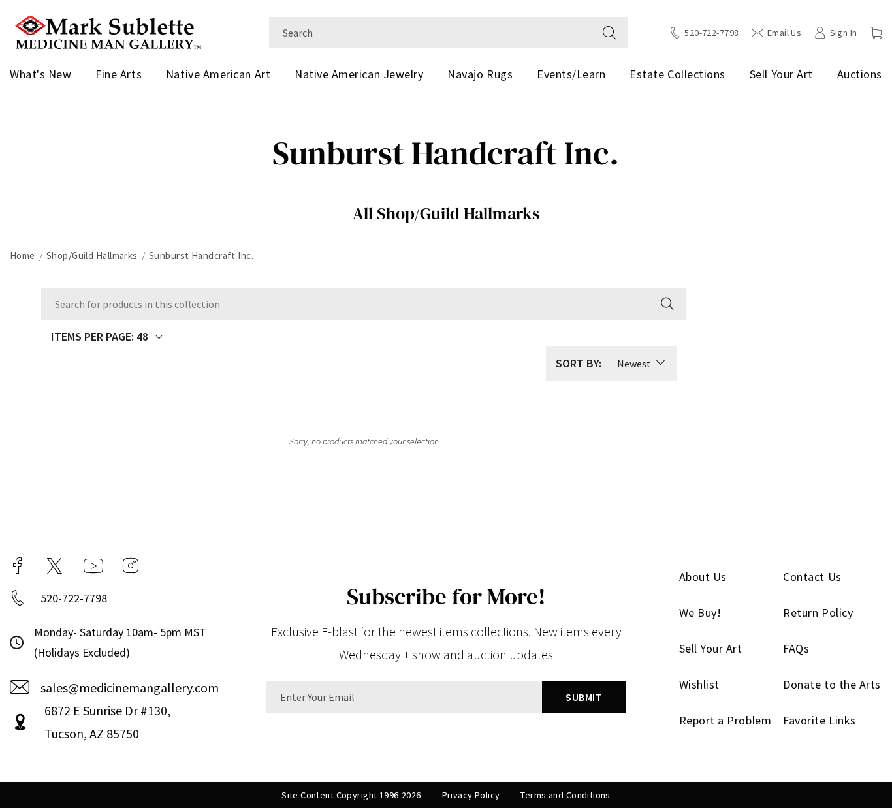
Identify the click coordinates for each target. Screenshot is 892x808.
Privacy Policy (471, 795)
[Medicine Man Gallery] (108, 31)
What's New (40, 74)
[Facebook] (17, 566)
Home (22, 255)
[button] (876, 33)
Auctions (859, 74)
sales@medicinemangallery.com (129, 687)
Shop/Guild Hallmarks (92, 255)
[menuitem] (43, 74)
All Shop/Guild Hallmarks (446, 213)
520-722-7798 (73, 598)
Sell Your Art (781, 74)
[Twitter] (54, 566)
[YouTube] (93, 566)
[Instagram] (130, 566)
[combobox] (430, 32)
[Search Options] (666, 304)
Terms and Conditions (565, 795)
